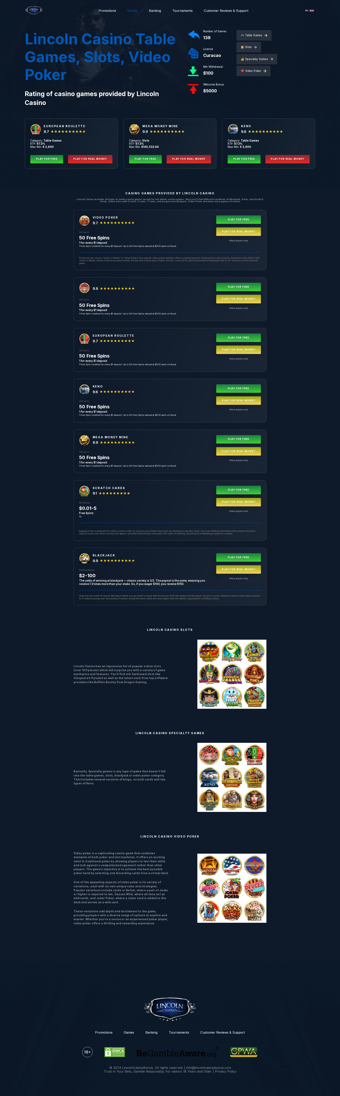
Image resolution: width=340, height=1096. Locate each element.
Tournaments (182, 11)
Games (132, 11)
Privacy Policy (225, 1071)
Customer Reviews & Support (226, 11)
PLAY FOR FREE (46, 158)
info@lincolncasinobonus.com (208, 1068)
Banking (155, 11)
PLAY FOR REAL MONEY (90, 158)
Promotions (107, 11)
